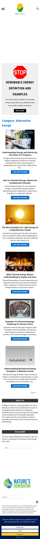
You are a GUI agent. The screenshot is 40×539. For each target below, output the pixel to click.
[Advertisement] (20, 38)
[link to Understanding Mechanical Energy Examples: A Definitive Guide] (20, 355)
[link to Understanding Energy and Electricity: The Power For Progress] (20, 139)
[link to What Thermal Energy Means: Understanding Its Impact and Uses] (20, 261)
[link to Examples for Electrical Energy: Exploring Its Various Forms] (20, 308)
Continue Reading (20, 172)
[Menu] (3, 9)
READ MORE (20, 111)
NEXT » (34, 393)
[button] (37, 502)
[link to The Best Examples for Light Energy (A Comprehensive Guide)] (20, 214)
